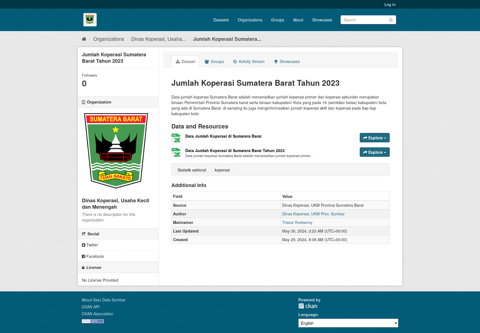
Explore (375, 137)
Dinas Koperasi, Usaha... (158, 38)
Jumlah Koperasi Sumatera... (227, 38)
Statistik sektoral (192, 170)
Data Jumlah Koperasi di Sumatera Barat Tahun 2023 (235, 150)
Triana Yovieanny (297, 222)
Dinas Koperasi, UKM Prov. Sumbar (313, 213)
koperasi (222, 170)
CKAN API (90, 306)
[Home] (84, 38)
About (298, 19)
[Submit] (391, 19)
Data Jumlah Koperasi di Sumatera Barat (223, 136)
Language (308, 314)
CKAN (307, 306)
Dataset (188, 61)
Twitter (91, 245)
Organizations (250, 19)
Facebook (94, 256)
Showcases (322, 19)
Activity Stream (251, 61)
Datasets (221, 19)
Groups (277, 19)
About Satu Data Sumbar (104, 299)
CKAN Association (97, 313)
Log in (390, 4)
